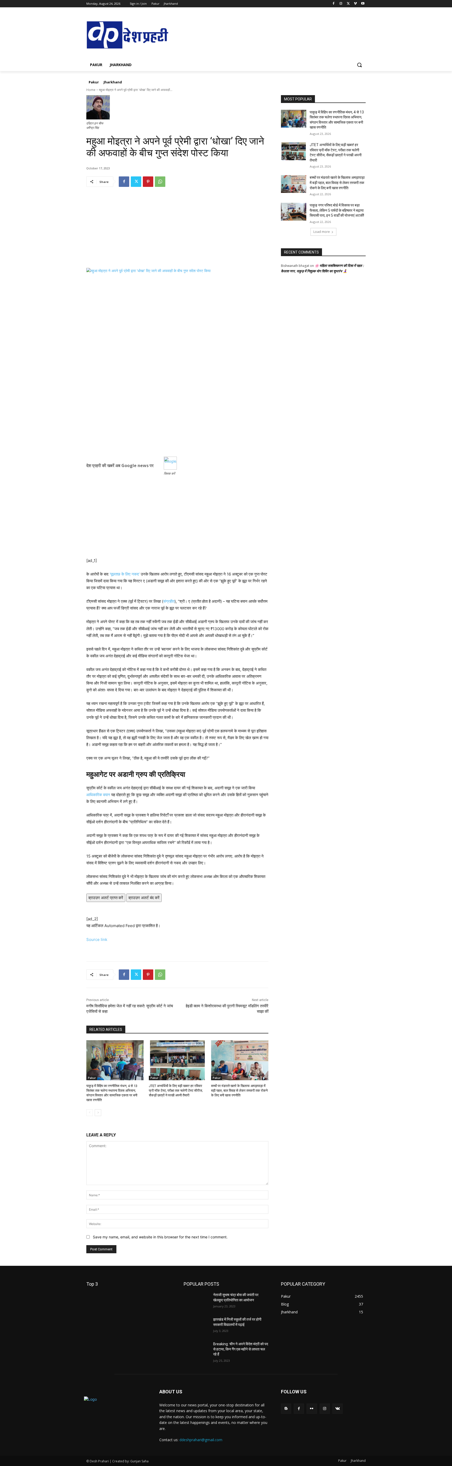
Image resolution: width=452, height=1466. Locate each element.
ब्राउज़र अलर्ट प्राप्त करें (105, 897)
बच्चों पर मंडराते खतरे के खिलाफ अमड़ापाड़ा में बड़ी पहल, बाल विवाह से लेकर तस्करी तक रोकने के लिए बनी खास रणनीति (239, 1090)
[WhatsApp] (160, 181)
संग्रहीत (168, 601)
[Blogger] (286, 1409)
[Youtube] (363, 4)
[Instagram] (341, 4)
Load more (321, 231)
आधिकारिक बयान (98, 794)
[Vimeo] (355, 4)
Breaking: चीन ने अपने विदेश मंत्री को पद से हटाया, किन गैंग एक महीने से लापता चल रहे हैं (240, 1349)
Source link (96, 939)
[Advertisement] (177, 231)
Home (90, 90)
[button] (359, 65)
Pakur (92, 1078)
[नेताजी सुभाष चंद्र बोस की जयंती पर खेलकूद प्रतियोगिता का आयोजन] (196, 1301)
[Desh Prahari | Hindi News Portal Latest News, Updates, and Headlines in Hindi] (128, 35)
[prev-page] (89, 1112)
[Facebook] (334, 4)
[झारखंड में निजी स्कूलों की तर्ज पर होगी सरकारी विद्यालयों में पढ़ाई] (196, 1326)
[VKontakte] (337, 1409)
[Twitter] (348, 4)
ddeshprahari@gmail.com (200, 1439)
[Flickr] (312, 1409)
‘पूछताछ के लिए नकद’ (125, 574)
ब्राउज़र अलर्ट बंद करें (144, 897)
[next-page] (98, 1112)
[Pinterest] (148, 181)
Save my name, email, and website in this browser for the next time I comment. (160, 1237)
